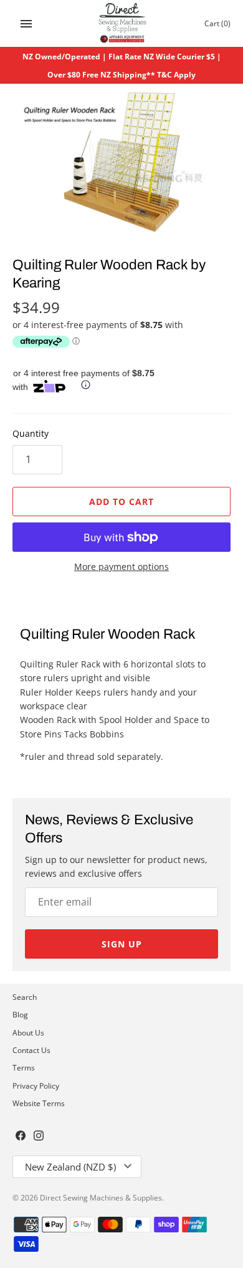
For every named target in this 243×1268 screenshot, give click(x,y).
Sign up (122, 944)
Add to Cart (121, 501)
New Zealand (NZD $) (70, 1167)
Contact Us (31, 1050)
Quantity (30, 433)
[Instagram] (39, 1137)
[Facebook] (21, 1137)
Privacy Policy (35, 1086)
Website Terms (38, 1103)
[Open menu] (26, 23)
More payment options (121, 566)
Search (24, 997)
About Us (28, 1032)
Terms (23, 1067)
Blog (20, 1014)
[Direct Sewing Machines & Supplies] (122, 23)
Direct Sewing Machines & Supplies (101, 1197)
